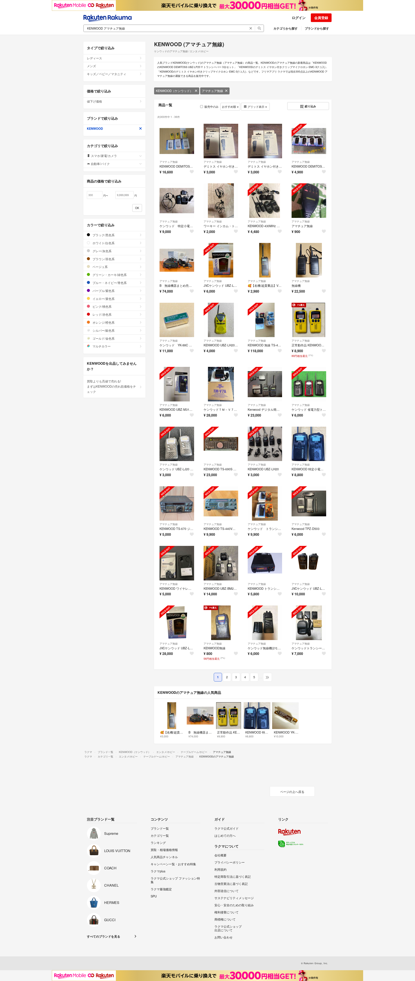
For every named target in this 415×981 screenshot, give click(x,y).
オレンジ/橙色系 (103, 322)
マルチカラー (101, 346)
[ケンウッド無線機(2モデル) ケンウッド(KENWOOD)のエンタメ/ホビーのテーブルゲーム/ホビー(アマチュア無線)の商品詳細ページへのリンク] (265, 622)
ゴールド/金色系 (103, 338)
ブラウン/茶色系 (103, 259)
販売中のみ (211, 107)
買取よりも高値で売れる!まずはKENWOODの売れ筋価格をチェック (111, 386)
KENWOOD (95, 128)
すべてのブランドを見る (103, 936)
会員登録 (321, 17)
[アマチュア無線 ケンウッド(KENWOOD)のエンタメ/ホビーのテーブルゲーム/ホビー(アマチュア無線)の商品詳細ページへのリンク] (309, 200)
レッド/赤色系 (102, 314)
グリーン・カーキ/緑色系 (109, 275)
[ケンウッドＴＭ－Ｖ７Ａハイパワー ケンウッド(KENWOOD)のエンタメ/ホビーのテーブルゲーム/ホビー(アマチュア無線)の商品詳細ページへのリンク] (221, 384)
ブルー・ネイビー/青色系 (109, 283)
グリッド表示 (256, 107)
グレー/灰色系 (102, 251)
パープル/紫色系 (103, 290)
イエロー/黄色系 (103, 298)
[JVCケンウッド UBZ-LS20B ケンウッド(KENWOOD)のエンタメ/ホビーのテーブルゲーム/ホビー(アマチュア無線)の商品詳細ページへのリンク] (221, 260)
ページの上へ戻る (292, 791)
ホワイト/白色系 (103, 243)
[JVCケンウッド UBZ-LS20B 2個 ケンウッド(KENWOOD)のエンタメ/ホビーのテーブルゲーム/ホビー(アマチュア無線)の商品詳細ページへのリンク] (309, 563)
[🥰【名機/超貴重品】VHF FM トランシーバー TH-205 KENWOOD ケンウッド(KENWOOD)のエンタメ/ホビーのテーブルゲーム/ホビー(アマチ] (265, 260)
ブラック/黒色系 (103, 235)
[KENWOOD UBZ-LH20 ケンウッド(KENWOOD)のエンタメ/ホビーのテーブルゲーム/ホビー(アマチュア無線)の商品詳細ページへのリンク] (265, 444)
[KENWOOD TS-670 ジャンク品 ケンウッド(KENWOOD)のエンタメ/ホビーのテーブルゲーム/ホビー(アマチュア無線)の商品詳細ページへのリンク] (177, 503)
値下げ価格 (94, 101)
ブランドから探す (317, 28)
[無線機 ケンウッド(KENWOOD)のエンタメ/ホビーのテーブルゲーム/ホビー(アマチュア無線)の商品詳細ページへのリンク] (309, 260)
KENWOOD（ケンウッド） (174, 91)
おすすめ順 (229, 107)
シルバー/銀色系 (103, 330)
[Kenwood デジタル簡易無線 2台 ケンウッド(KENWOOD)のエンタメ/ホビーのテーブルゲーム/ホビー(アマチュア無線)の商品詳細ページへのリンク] (265, 384)
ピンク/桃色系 (102, 306)
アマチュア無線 (212, 91)
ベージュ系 (100, 267)
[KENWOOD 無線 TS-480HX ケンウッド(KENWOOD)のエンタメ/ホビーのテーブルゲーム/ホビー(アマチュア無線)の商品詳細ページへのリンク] (265, 320)
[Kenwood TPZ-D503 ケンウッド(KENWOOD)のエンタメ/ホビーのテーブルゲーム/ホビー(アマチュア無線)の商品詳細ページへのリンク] (309, 503)
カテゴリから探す (285, 28)
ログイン (299, 17)
